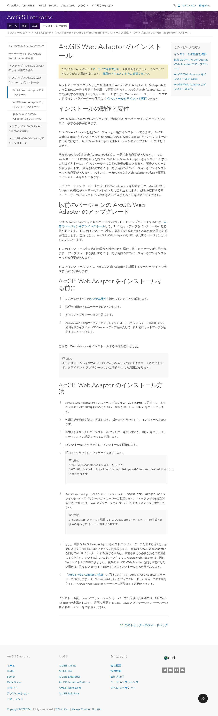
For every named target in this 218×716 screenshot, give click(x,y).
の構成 (85, 574)
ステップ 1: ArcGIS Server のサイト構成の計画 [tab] (26, 68)
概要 (24, 26)
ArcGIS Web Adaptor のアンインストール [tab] (26, 140)
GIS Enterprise (20, 5)
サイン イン (189, 5)
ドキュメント (15, 699)
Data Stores (67, 5)
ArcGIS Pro (65, 671)
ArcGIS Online (67, 665)
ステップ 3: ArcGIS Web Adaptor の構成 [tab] (25, 128)
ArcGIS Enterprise (70, 676)
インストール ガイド (19, 32)
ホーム (13, 26)
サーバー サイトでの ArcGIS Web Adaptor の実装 (25, 56)
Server (11, 676)
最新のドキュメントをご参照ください (126, 73)
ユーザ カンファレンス (124, 682)
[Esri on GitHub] (176, 670)
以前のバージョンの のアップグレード (191, 64)
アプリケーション (102, 5)
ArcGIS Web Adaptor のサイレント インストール (28, 104)
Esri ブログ (117, 676)
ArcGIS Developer (70, 687)
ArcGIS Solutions (69, 693)
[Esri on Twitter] (164, 670)
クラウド (83, 5)
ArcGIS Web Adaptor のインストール (28, 92)
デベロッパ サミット (123, 687)
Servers (53, 5)
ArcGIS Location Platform (74, 682)
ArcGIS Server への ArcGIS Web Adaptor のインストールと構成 (92, 32)
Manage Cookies (81, 709)
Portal (42, 5)
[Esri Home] (169, 658)
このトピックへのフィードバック (146, 625)
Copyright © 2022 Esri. (19, 709)
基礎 (34, 26)
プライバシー (62, 709)
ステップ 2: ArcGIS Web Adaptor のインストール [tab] (25, 80)
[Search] (174, 5)
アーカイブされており (106, 69)
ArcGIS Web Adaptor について (26, 46)
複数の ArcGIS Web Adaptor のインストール (27, 116)
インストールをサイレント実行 (126, 98)
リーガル (96, 709)
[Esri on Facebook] (170, 670)
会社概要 (116, 665)
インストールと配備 (54, 26)
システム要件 (98, 298)
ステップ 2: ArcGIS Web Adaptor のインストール (161, 32)
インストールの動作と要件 (190, 54)
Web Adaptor (43, 32)
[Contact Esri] (182, 670)
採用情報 (116, 671)
